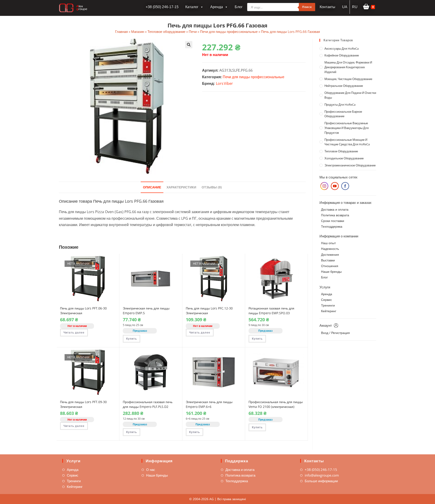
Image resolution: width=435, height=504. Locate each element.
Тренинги (328, 305)
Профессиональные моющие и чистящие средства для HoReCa (347, 142)
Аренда (216, 7)
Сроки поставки (332, 221)
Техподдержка (331, 226)
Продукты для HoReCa (339, 104)
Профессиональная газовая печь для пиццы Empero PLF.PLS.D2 (147, 404)
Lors (219, 83)
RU (355, 7)
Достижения (330, 254)
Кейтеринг (328, 311)
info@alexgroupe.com (322, 475)
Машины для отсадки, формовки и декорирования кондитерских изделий (348, 67)
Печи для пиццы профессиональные (229, 31)
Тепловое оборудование (166, 31)
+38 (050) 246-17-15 (321, 469)
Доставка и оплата (334, 209)
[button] (188, 44)
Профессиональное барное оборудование (343, 114)
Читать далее (74, 332)
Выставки (328, 260)
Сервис (326, 299)
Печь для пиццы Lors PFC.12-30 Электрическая (209, 310)
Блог (239, 7)
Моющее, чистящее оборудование (348, 79)
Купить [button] (131, 339)
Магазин (137, 31)
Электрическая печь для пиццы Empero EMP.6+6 (209, 404)
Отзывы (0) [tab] (212, 187)
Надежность (330, 248)
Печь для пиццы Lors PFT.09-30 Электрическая (83, 404)
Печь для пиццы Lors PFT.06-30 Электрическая (83, 310)
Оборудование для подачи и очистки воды (350, 95)
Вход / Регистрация (335, 333)
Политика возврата (335, 215)
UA (344, 7)
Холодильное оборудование (344, 158)
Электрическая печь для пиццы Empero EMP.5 (146, 310)
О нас (150, 469)
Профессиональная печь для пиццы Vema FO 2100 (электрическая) (276, 404)
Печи (193, 31)
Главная (121, 31)
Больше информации (321, 481)
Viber (228, 83)
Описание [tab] (152, 187)
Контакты (327, 7)
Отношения (329, 266)
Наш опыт (328, 243)
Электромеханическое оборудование (350, 165)
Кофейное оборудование (341, 55)
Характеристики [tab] (181, 187)
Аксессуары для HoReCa (341, 48)
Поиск (307, 7)
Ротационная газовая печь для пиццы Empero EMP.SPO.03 (271, 310)
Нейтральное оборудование (343, 86)
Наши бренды (331, 271)
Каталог (191, 7)
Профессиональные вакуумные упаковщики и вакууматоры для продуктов (346, 128)
